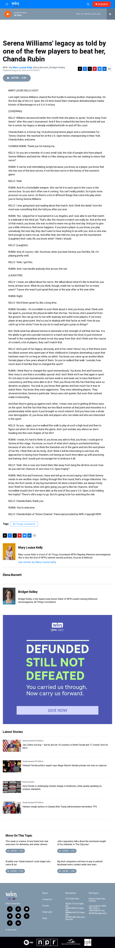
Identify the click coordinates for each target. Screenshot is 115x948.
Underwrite (47, 912)
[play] (7, 14)
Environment (28, 782)
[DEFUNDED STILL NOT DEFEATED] (57, 669)
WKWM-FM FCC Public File (75, 914)
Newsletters (70, 893)
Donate (45, 906)
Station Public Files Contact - (97, 900)
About (45, 893)
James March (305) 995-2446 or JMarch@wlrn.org (97, 908)
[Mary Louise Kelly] (9, 551)
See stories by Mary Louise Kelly (37, 562)
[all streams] (111, 14)
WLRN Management (97, 913)
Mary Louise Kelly (22, 67)
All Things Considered (24, 524)
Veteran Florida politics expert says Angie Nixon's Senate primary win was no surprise (64, 765)
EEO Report (94, 893)
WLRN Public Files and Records (75, 918)
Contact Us (47, 899)
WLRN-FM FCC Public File (74, 909)
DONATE (103, 4)
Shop (44, 918)
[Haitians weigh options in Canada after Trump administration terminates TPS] (12, 808)
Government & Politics (32, 741)
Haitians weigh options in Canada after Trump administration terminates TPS (59, 806)
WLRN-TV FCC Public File (74, 905)
